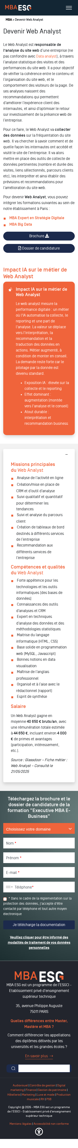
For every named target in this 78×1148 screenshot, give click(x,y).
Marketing (28, 1094)
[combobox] (8, 887)
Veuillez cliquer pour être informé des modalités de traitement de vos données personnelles (39, 943)
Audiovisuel (20, 1085)
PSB (48, 1099)
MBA (9, 20)
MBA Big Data (20, 224)
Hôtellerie (13, 1094)
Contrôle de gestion (42, 1085)
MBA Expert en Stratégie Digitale (36, 218)
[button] (39, 1132)
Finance (31, 1090)
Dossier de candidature (40, 248)
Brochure (37, 236)
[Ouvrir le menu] (69, 8)
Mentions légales (21, 1123)
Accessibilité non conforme (51, 1123)
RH (43, 1099)
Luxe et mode (45, 1094)
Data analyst (46, 56)
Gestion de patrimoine (51, 1090)
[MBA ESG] (18, 7)
